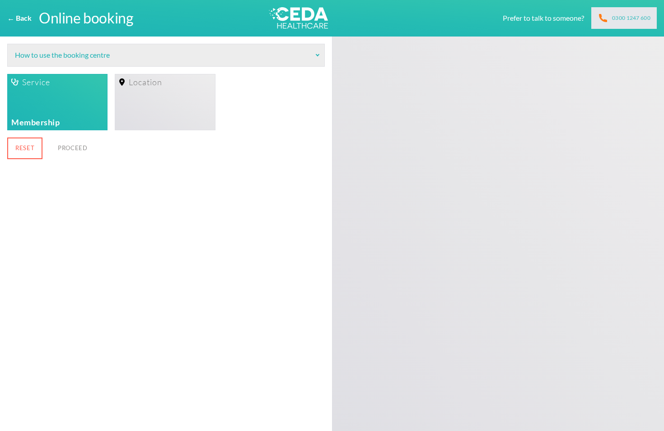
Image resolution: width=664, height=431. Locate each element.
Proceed (72, 147)
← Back (19, 18)
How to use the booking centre (62, 54)
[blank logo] (298, 18)
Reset (24, 147)
